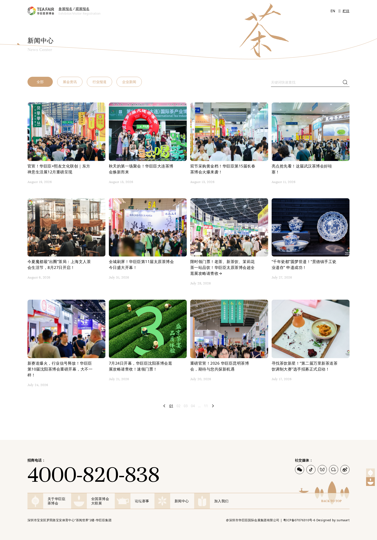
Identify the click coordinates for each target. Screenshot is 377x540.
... (199, 405)
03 (186, 405)
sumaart (343, 520)
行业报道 (99, 81)
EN (333, 11)
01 (171, 405)
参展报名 (65, 8)
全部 (40, 81)
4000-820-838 (93, 474)
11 (206, 405)
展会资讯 (70, 81)
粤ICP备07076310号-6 (299, 520)
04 (193, 405)
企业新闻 (129, 81)
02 (178, 405)
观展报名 (82, 8)
